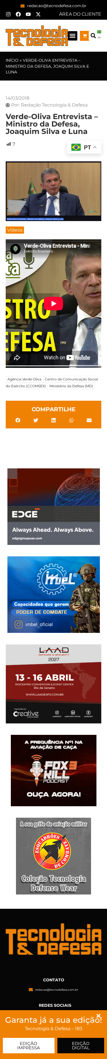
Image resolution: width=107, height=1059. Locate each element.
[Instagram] (8, 14)
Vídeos (15, 230)
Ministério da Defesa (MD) (71, 386)
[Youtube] (28, 14)
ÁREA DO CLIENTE (80, 14)
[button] (72, 36)
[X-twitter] (38, 14)
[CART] (85, 36)
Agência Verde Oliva (24, 379)
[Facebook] (18, 14)
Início (12, 60)
